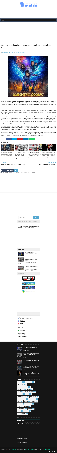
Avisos (19, 401)
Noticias (17, 52)
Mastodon (21, 324)
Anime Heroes (32, 399)
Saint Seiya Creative (23, 338)
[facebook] (47, 451)
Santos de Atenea (21, 408)
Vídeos (28, 389)
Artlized (30, 408)
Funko (19, 406)
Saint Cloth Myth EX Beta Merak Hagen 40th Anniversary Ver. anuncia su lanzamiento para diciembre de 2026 (35, 155)
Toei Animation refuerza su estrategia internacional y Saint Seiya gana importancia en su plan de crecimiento (7, 155)
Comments (22, 52)
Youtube (21, 323)
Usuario (31, 318)
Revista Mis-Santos (22, 399)
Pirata (19, 411)
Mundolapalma (46, 449)
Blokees (33, 401)
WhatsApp (22, 330)
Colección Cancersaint (22, 386)
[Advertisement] (28, 14)
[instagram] (44, 451)
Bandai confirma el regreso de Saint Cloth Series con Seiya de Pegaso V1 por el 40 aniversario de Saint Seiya (48, 155)
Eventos (26, 401)
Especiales (20, 394)
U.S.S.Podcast (20, 384)
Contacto (19, 442)
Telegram (21, 329)
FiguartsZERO (28, 403)
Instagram (22, 321)
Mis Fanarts (26, 406)
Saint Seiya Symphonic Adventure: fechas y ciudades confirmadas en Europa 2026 (31, 254)
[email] (55, 451)
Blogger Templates (29, 449)
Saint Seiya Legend (23, 335)
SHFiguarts (26, 411)
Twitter (21, 320)
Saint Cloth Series (21, 413)
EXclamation (28, 382)
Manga (27, 394)
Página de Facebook (24, 318)
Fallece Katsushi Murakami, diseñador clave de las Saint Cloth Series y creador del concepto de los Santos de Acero (20, 155)
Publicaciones (33, 396)
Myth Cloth (20, 389)
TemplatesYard (13, 449)
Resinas (19, 391)
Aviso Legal (25, 442)
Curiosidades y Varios (22, 396)
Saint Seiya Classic (23, 336)
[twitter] (50, 451)
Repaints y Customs (29, 391)
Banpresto (20, 403)
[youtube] (52, 451)
